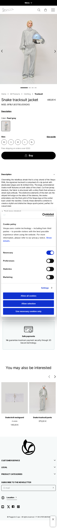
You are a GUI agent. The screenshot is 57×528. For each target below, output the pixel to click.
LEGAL (4, 467)
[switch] (50, 261)
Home (3, 94)
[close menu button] (53, 519)
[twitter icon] (9, 507)
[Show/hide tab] (54, 174)
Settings (45, 288)
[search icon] (39, 10)
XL (32, 142)
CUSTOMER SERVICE (10, 460)
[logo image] (8, 10)
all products (15, 94)
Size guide (51, 137)
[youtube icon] (4, 507)
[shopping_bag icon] (46, 10)
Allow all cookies (28, 296)
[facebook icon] (14, 507)
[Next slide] (55, 51)
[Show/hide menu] (53, 10)
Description (6, 111)
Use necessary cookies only (28, 311)
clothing (27, 94)
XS (4, 142)
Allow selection (28, 303)
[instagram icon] (19, 507)
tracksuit (39, 94)
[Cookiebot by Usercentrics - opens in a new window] (42, 215)
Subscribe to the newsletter (16, 482)
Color (3, 118)
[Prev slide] (1, 51)
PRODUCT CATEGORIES (11, 474)
